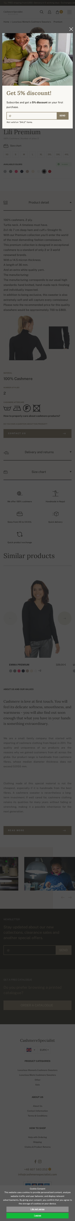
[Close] (70, 29)
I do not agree (37, 1209)
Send (62, 115)
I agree (37, 1215)
